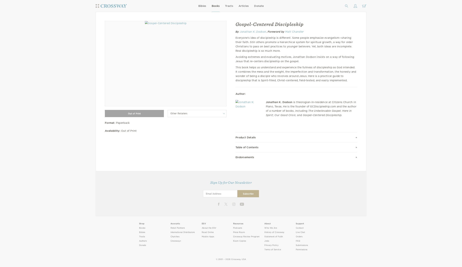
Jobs (266, 241)
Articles (244, 6)
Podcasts (237, 228)
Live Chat (300, 232)
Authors (143, 241)
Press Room (239, 232)
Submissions (302, 245)
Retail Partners (178, 228)
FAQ (298, 241)
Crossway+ (176, 241)
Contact (300, 228)
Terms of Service (272, 249)
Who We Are (270, 228)
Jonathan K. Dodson (253, 31)
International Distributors (183, 232)
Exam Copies (239, 241)
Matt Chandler (294, 31)
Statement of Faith (273, 236)
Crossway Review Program (246, 236)
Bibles (202, 6)
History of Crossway (274, 232)
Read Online (208, 232)
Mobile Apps (208, 236)
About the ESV (209, 228)
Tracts (229, 6)
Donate (259, 6)
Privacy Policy (271, 245)
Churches (175, 236)
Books (216, 6)
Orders (299, 236)
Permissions (301, 249)
